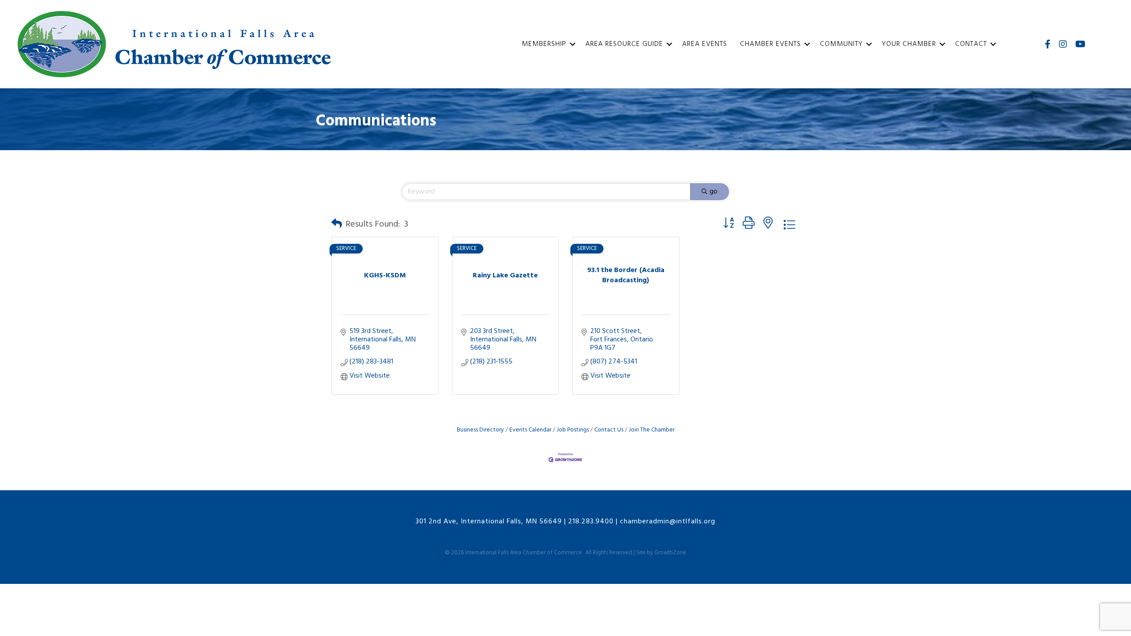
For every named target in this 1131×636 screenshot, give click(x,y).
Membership (544, 44)
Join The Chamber (652, 430)
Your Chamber (909, 44)
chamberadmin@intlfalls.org (667, 521)
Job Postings (573, 430)
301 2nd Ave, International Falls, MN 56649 (489, 521)
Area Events (704, 44)
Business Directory (480, 430)
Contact (971, 44)
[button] (336, 224)
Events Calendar (530, 430)
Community (841, 44)
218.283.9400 (591, 521)
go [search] (713, 191)
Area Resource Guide (624, 44)
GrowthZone (670, 552)
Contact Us (608, 430)
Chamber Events (770, 44)
